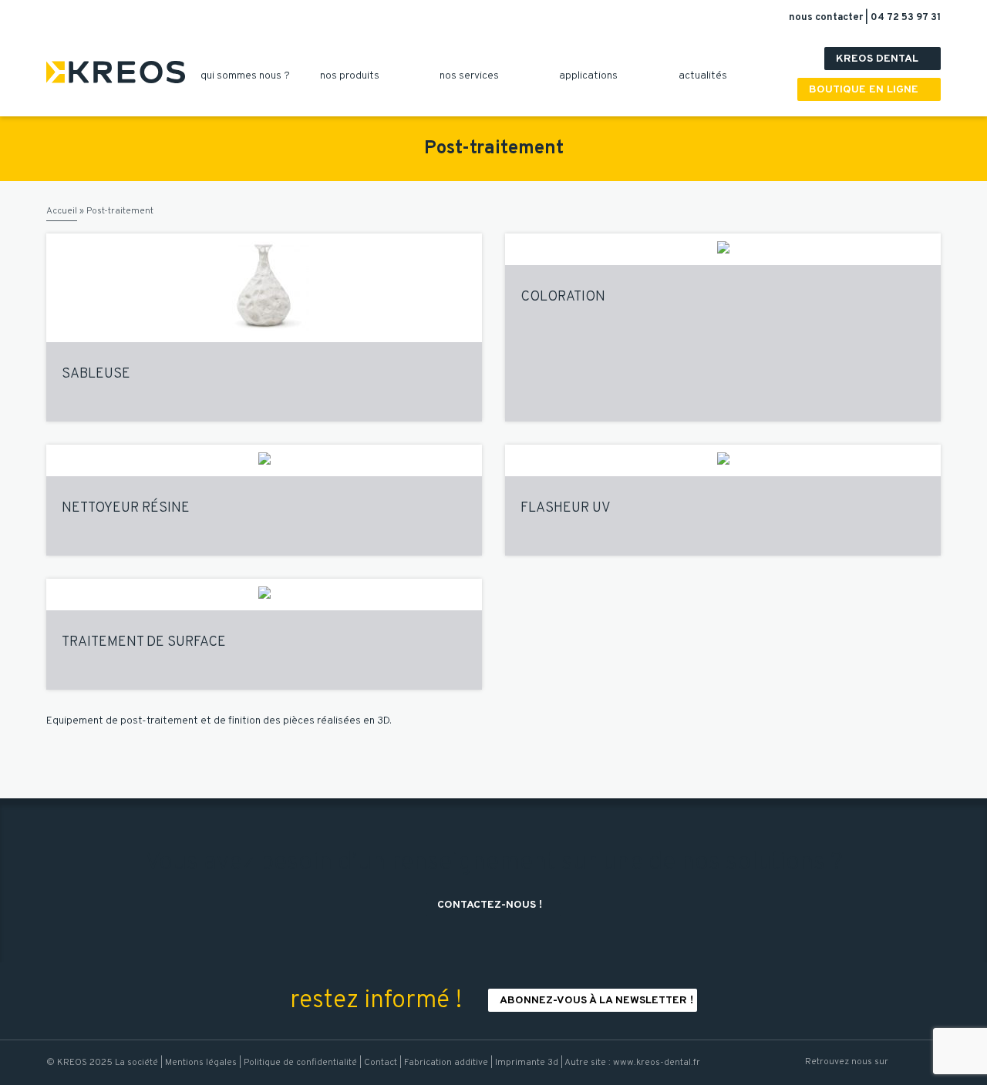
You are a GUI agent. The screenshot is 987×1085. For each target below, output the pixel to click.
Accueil (61, 211)
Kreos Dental (884, 59)
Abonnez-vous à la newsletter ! (596, 1000)
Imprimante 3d (526, 1062)
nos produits (355, 75)
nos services (475, 75)
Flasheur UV (565, 508)
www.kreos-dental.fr (656, 1062)
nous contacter (827, 18)
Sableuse (96, 374)
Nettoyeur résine (126, 508)
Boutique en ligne (871, 89)
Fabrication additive (446, 1062)
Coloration (562, 297)
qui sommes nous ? (250, 75)
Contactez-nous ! (495, 905)
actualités (709, 75)
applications (594, 75)
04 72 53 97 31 (906, 18)
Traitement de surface (144, 642)
